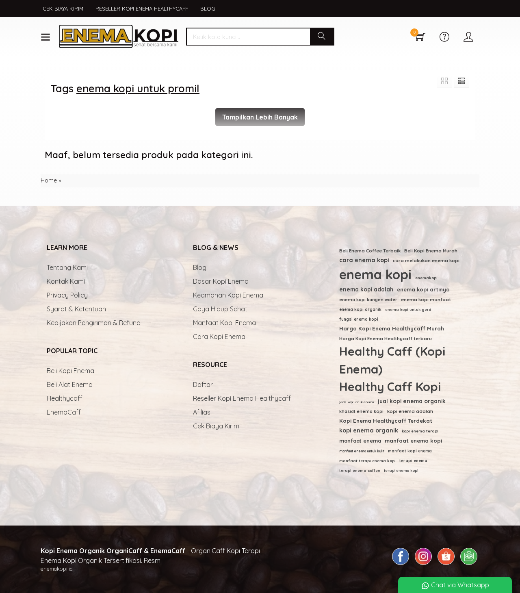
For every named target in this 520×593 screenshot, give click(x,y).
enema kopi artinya (423, 289)
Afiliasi (202, 412)
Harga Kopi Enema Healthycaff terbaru (385, 338)
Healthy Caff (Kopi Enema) (392, 360)
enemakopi (426, 277)
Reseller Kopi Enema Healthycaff (141, 8)
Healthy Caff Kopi (390, 386)
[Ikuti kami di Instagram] (423, 564)
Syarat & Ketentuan (76, 309)
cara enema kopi (364, 260)
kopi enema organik (368, 430)
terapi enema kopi (401, 470)
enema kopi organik (360, 309)
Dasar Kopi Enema (221, 281)
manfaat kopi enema (410, 451)
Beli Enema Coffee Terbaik (370, 251)
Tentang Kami (67, 267)
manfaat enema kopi (413, 440)
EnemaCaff (64, 412)
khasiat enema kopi (361, 411)
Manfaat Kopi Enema (224, 323)
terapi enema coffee (359, 470)
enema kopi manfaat (426, 299)
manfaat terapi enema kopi (367, 460)
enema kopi (375, 274)
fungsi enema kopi (358, 319)
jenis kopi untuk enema (356, 402)
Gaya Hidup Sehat (220, 309)
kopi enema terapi (420, 431)
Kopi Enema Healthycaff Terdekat (385, 420)
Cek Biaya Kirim (63, 8)
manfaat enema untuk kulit (361, 451)
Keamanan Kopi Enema (228, 295)
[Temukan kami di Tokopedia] (468, 564)
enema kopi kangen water (368, 299)
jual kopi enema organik (412, 401)
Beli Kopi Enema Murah (430, 251)
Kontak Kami (66, 281)
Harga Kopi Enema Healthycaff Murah (391, 328)
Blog (207, 8)
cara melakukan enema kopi (426, 260)
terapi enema (413, 460)
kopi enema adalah (410, 411)
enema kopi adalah (366, 289)
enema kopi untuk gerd (408, 309)
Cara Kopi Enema (219, 336)
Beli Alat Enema (70, 384)
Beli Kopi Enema (70, 371)
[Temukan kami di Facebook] (400, 564)
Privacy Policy (67, 295)
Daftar (203, 384)
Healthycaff (64, 398)
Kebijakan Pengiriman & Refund (94, 323)
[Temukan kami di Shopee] (446, 564)
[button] (322, 36)
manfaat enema (360, 440)
